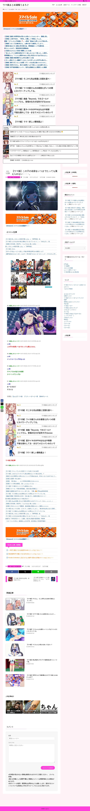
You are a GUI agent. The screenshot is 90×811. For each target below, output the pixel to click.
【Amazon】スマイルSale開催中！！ (15, 29)
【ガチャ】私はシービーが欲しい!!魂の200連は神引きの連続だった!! (24, 251)
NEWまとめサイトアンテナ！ (72, 302)
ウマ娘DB (66, 266)
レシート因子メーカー (70, 270)
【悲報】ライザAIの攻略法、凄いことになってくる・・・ (21, 483)
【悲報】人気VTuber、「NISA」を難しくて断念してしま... (23, 38)
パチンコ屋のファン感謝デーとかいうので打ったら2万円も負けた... (25, 60)
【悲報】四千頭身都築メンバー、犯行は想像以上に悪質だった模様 (25, 67)
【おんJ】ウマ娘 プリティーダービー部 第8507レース (30, 396)
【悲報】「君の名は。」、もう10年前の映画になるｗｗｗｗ (22, 481)
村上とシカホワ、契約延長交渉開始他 (16, 48)
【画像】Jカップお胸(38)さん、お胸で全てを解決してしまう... (24, 43)
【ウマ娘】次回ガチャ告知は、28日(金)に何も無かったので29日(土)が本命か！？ (75, 209)
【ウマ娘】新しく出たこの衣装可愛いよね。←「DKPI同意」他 (22, 239)
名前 (9, 735)
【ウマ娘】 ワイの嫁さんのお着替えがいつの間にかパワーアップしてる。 (25, 493)
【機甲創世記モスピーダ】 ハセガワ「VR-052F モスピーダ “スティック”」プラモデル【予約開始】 (31, 254)
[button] (12, 571)
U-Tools (66, 264)
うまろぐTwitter (68, 289)
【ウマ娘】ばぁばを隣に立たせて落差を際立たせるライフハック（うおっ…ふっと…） (29, 501)
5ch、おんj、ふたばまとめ (14, 177)
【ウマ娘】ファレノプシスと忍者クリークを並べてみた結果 (22, 471)
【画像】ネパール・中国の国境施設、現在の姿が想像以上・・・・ (23, 488)
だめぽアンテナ (68, 317)
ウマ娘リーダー (68, 306)
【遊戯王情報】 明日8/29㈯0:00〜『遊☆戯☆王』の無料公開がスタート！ (25, 496)
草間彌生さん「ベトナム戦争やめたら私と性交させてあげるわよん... (26, 55)
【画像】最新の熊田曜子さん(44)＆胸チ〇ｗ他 (19, 57)
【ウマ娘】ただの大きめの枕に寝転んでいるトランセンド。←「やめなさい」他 (27, 241)
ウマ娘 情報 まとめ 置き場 (71, 272)
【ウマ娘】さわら (10, 249)
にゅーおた (67, 327)
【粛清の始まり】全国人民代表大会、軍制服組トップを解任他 (24, 46)
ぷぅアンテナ (67, 321)
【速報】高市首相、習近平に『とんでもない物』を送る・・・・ (23, 244)
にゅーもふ (67, 325)
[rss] (84, 1)
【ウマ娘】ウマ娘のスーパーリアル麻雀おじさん (18, 486)
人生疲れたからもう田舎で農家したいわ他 (17, 50)
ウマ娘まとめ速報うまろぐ (16, 5)
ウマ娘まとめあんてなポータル (72, 313)
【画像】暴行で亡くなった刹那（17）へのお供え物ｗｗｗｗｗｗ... (25, 62)
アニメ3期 (25, 177)
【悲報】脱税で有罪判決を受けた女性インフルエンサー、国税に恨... (26, 36)
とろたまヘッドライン (70, 310)
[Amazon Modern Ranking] (48, 287)
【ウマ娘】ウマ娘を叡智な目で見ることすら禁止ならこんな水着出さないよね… (74, 224)
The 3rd (66, 304)
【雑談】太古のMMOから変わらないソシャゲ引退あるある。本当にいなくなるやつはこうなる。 (30, 476)
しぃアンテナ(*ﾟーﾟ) (69, 315)
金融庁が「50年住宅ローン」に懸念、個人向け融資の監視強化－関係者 (25, 518)
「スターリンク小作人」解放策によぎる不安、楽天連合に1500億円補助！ (25, 521)
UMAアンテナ (68, 296)
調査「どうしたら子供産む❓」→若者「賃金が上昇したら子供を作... (26, 41)
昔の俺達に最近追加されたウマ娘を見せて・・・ (18, 498)
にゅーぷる (67, 323)
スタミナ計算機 (68, 268)
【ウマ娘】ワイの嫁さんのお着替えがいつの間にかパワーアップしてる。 (25, 511)
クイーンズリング (34, 177)
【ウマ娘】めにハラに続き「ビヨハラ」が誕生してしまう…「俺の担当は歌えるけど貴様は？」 (30, 508)
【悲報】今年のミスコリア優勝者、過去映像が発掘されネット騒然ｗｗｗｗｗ (26, 506)
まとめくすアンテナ (69, 294)
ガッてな (66, 312)
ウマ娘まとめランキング (71, 308)
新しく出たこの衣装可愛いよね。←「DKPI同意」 (19, 246)
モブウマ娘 (42, 177)
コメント (11, 742)
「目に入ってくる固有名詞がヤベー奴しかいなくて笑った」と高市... (26, 53)
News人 (66, 319)
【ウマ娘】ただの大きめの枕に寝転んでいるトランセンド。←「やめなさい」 (74, 217)
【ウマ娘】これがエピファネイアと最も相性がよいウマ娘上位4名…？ (24, 473)
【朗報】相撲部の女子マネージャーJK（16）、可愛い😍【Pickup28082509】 (27, 491)
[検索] (86, 1)
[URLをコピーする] (51, 571)
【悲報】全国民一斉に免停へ (13, 478)
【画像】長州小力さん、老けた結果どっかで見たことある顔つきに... (26, 65)
